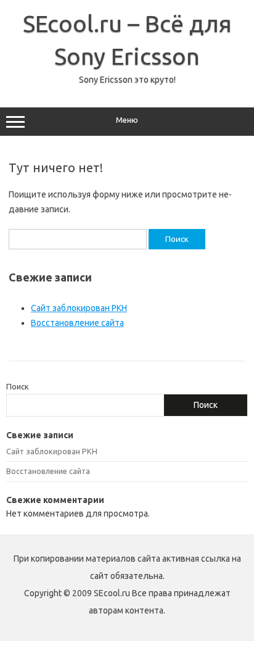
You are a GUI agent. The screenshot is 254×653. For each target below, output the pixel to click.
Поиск (17, 386)
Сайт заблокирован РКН (79, 308)
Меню (127, 120)
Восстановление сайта (77, 323)
